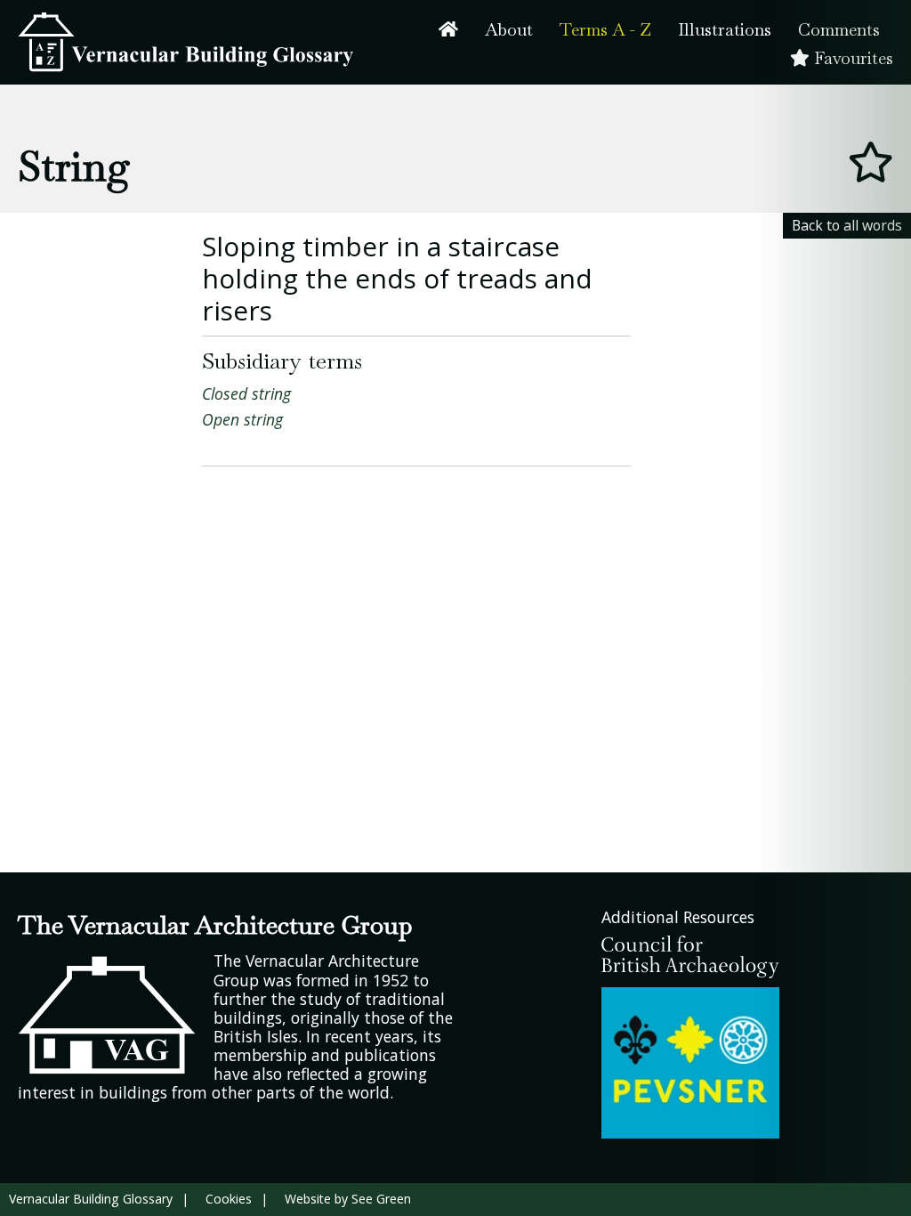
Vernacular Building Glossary (91, 1198)
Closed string (246, 393)
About (509, 30)
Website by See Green (348, 1198)
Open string (242, 419)
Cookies (229, 1198)
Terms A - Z (605, 30)
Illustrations (724, 30)
